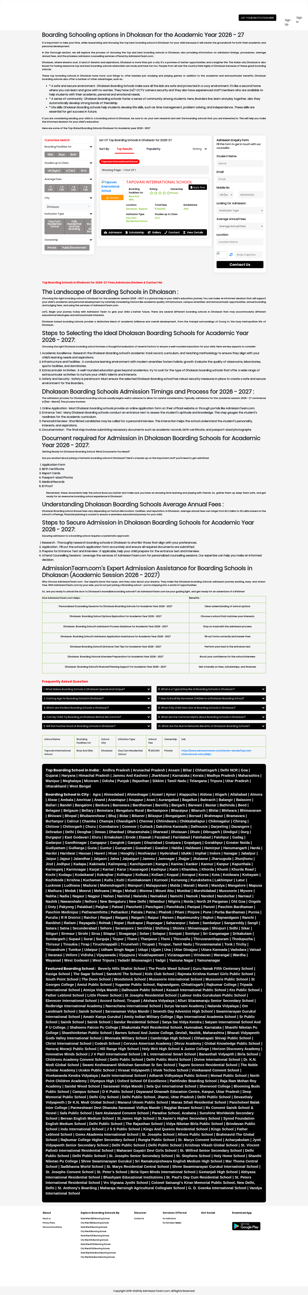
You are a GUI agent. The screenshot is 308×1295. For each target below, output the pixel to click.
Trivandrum (55, 950)
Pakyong (66, 907)
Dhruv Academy (187, 1043)
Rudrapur (135, 923)
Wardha (239, 955)
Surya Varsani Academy (184, 1006)
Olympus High (102, 1081)
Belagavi (53, 810)
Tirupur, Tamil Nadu (175, 944)
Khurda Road (243, 869)
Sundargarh (55, 939)
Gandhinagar (76, 843)
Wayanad (53, 960)
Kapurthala (241, 864)
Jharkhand (160, 775)
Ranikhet (53, 923)
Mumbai (184, 891)
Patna (150, 912)
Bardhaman (142, 805)
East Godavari (77, 837)
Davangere (240, 826)
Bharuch (198, 810)
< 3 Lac (73, 188)
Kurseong (179, 880)
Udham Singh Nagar (118, 950)
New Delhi (137, 901)
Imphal (200, 853)
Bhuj (112, 816)
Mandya (218, 885)
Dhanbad (116, 832)
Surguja (102, 939)
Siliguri (52, 934)
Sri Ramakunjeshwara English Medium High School (178, 1161)
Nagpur (94, 896)
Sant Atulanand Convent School (122, 1113)
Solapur (159, 934)
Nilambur (157, 901)
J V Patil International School (115, 1054)
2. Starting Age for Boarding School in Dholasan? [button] (74, 698)
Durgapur (53, 837)
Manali (189, 885)
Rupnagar (154, 923)
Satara (51, 928)
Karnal (108, 869)
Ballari (51, 805)
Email (220, 172)
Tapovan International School (159, 182)
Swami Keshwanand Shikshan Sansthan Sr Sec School (128, 1065)
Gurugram (123, 848)
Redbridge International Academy (74, 1006)
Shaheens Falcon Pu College (94, 1027)
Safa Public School (76, 1113)
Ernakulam (113, 837)
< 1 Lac (50, 188)
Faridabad (181, 837)
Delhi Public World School (168, 1059)
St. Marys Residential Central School (138, 1167)
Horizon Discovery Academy (236, 1049)
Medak (70, 891)
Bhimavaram (250, 810)
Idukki (186, 853)
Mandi (203, 885)
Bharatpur (179, 810)
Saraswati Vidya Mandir (123, 1086)
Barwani (195, 805)
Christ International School (68, 1043)
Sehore (106, 928)
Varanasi (55, 955)
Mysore (246, 891)
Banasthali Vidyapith (216, 1054)
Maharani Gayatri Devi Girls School (147, 1150)
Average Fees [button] (53, 179)
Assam (174, 770)
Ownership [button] (51, 239)
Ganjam (134, 843)
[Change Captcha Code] (231, 255)
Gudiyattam (55, 848)
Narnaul (244, 896)
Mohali (130, 891)
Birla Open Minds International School (163, 1172)
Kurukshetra (201, 880)
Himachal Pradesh (94, 775)
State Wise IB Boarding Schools (94, 1227)
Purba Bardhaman (230, 912)
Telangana (198, 781)
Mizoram (91, 781)
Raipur (153, 917)
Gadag (237, 837)
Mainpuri (135, 885)
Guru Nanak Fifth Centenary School (223, 968)
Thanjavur (148, 939)
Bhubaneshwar (92, 816)
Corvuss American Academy (147, 1043)
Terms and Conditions (52, 1227)
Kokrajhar (105, 875)
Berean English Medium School (87, 1118)
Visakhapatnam (151, 955)
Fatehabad (202, 837)
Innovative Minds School (67, 1054)
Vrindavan (202, 955)
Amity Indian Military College (148, 1017)
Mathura (55, 891)
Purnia (253, 912)
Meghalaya (72, 781)
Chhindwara (166, 821)
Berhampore (157, 810)
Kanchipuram (141, 864)
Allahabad (238, 794)
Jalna (114, 859)
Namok (192, 896)
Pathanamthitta (94, 912)
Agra (97, 794)
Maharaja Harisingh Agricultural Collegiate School (142, 1188)
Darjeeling (219, 826)
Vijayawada (106, 955)
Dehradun (54, 832)
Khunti (222, 869)
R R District (71, 917)
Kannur (207, 864)
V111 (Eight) (54, 171)
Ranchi (248, 917)
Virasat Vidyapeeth (134, 1070)
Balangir (226, 800)
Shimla (178, 928)
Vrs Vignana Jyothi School (125, 1183)
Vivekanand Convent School (215, 1070)
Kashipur (158, 869)
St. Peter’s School (112, 1172)
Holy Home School (229, 1156)
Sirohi (83, 934)
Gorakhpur (214, 843)
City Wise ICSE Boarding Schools (94, 1240)
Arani (150, 800)
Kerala (198, 775)
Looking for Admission (231, 203)
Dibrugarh (211, 832)
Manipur (53, 781)
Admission (115, 232)
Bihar (187, 770)
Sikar (245, 928)
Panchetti (134, 907)
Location (222, 235)
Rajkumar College (221, 985)
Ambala (66, 800)
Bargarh (178, 805)
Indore (215, 853)
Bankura (102, 805)
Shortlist (114, 197)
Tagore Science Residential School (207, 1065)
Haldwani (193, 848)
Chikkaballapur (192, 821)
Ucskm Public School (96, 1070)
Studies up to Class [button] (57, 162)
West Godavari (76, 960)
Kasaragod (139, 869)
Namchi (176, 896)
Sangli (252, 923)
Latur (240, 880)
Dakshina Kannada (172, 826)
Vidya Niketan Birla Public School (194, 1124)
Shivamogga (198, 928)
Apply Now (198, 187)
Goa (244, 770)
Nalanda (140, 896)
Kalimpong (117, 864)
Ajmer (171, 794)
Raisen (168, 917)
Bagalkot (189, 800)
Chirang (240, 821)
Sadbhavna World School (82, 1167)
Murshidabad (205, 891)
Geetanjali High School (218, 1172)
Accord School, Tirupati (120, 1001)
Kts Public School (244, 990)
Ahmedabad (114, 794)
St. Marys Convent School (200, 1140)
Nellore (91, 901)
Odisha (108, 781)
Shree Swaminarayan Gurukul (106, 1161)
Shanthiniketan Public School (87, 1033)
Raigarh (137, 917)
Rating (197, 149)
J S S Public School (123, 1129)
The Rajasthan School (144, 1124)
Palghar (102, 907)
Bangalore (83, 805)
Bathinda (227, 805)
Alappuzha (188, 794)
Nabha (51, 896)
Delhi (69, 832)
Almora (256, 794)
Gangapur (98, 843)
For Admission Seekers (172, 1222)
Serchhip (144, 928)
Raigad (106, 917)
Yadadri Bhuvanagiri (134, 960)
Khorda (208, 869)
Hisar (112, 853)
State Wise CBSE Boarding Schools (95, 1218)
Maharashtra (248, 775)
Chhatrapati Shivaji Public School (222, 1038)
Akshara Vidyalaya (158, 1001)
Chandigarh (126, 821)
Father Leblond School (65, 995)
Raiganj (121, 917)
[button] (68, 206)
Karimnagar (76, 869)
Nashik (51, 901)
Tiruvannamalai (208, 944)
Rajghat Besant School (183, 1108)
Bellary (88, 810)
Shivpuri (219, 928)
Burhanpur (55, 821)
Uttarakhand (56, 786)
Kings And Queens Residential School (175, 1129)
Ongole (254, 901)
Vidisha (87, 955)
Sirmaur (68, 934)
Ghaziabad (153, 843)
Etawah (145, 837)
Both (73, 154)
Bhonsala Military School (126, 1038)
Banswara (121, 805)
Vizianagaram (178, 955)
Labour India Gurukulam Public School (213, 995)
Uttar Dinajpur (186, 950)
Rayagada (87, 923)
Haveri (99, 853)
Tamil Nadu (176, 781)
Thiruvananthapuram (211, 939)
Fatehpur (221, 837)
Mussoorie (228, 891)
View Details (194, 232)
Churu (90, 826)
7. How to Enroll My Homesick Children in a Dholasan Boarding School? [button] (201, 698)
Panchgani (154, 907)
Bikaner (138, 816)
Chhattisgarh (206, 770)
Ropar (119, 923)
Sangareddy (234, 923)
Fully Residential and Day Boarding (74, 225)
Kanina (177, 864)
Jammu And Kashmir (130, 775)
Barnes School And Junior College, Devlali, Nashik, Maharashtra (169, 1033)
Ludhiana (72, 885)
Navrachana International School (133, 1006)
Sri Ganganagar (216, 934)
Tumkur (74, 950)
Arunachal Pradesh (149, 770)
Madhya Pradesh (221, 775)
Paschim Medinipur (62, 912)
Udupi (143, 950)
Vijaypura (127, 955)
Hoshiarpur (147, 853)
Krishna (73, 880)
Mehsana (101, 891)
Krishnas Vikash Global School (211, 1145)
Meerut (85, 891)
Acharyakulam (237, 1140)
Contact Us (240, 264)
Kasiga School (58, 974)
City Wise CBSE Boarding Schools (95, 1222)
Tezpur (118, 939)
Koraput (188, 875)
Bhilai (214, 810)
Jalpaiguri (130, 859)
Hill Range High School (119, 1049)
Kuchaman (92, 880)
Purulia (52, 917)
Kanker (192, 864)
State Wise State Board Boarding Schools (98, 1252)
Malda (175, 885)
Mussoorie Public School (227, 979)
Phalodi (165, 912)
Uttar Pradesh (237, 781)
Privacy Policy (49, 1222)
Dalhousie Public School (142, 990)
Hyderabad (169, 853)
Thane (132, 939)
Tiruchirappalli (105, 944)
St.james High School (136, 1118)
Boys (62, 154)
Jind (49, 864)
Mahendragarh (112, 885)
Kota (216, 875)
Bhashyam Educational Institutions (133, 1177)
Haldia (176, 848)
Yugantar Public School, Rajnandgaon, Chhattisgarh (159, 985)
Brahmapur (213, 816)
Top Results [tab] (124, 149)
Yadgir (160, 960)
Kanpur (223, 864)
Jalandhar (81, 859)
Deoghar (84, 832)
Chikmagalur (219, 821)
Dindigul (230, 832)
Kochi (50, 875)
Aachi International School (123, 1076)
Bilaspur (155, 816)
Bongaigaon (175, 816)
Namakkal (158, 896)
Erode (131, 837)
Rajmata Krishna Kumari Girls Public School (215, 974)
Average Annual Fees (231, 219)
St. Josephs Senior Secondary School (141, 1156)
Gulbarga (76, 848)
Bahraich (207, 800)
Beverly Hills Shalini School (121, 968)
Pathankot (119, 912)
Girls (50, 154)
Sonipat (175, 934)
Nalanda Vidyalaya (223, 1006)
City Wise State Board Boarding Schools (98, 1257)
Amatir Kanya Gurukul (102, 1017)
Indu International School (82, 1129)
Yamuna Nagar (181, 960)
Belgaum (70, 810)
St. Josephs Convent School (70, 1172)
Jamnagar (166, 859)
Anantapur (117, 800)
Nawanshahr (70, 901)
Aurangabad (168, 800)
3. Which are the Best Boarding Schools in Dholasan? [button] (76, 707)
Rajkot (208, 917)
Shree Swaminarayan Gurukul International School (215, 1167)
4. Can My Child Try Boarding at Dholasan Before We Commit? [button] (82, 717)
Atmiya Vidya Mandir (100, 990)
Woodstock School (130, 979)
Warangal (222, 955)
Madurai (90, 885)
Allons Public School (195, 1134)
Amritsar (83, 800)
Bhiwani (54, 816)
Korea (204, 875)
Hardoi (51, 853)
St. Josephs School (158, 1134)
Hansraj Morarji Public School (71, 1049)
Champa (106, 821)
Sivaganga (127, 934)
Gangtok (117, 843)
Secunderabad (85, 928)
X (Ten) (70, 171)
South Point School (62, 979)
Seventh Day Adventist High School (183, 1011)
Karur (121, 869)
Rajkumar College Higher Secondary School (98, 1140)
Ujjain (156, 950)
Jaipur (51, 859)
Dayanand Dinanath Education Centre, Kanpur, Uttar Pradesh (187, 1092)
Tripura (216, 781)
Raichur (90, 917)
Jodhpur (63, 864)
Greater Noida (238, 843)
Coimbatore (109, 826)
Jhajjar (184, 859)
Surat (88, 939)
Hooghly (127, 853)
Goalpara (173, 843)
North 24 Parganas (212, 901)
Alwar (52, 800)
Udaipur (91, 950)
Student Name (227, 156)
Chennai (146, 821)
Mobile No (223, 188)
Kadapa (79, 864)
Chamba (89, 821)
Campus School (85, 1092)
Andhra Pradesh (116, 770)
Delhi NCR (229, 770)
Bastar (210, 805)
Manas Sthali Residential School (198, 1102)
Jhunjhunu (244, 859)
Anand (99, 800)
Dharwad (160, 832)
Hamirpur (212, 848)
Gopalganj (192, 843)
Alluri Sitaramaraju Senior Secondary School (216, 1001)
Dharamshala (138, 832)
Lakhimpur (224, 880)
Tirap (85, 944)
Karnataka (180, 775)
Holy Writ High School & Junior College (175, 1049)
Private (52, 247)
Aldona (206, 794)
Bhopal (71, 816)
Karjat (94, 869)
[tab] (68, 147)
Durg (245, 832)
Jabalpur (248, 853)
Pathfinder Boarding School (193, 1081)
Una (167, 950)
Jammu (148, 859)
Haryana (68, 775)
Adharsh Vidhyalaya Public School (178, 1076)
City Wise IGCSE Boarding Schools (95, 1248)
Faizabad (162, 837)
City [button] (47, 197)
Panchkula (175, 907)
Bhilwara (229, 810)
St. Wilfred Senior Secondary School (211, 1150)
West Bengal (80, 786)
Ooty (52, 907)
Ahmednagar (137, 794)
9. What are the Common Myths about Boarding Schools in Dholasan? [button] (202, 717)
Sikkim (158, 781)
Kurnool (161, 880)
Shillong (162, 928)
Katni (174, 869)
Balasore (243, 800)
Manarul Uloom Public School (143, 1102)
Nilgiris (174, 901)
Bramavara (235, 816)
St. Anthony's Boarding (77, 1188)
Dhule (195, 832)
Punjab (123, 781)
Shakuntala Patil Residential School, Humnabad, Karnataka (171, 1027)
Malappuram (156, 885)
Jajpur (65, 859)
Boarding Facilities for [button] (58, 146)
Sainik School (90, 1011)
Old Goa (238, 901)
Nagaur (78, 896)
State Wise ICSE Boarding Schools (95, 1235)
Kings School (222, 1129)
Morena (146, 891)
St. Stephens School (193, 1156)
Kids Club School (159, 974)
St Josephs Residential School (151, 995)
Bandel (66, 805)
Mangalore (237, 885)
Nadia (64, 896)
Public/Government (74, 247)
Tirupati (148, 944)
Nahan (108, 896)
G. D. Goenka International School (217, 1188)
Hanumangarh (235, 848)
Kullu (108, 880)
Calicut (73, 821)
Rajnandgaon (228, 917)
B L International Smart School (169, 1054)
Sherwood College (214, 1086)
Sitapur (109, 934)
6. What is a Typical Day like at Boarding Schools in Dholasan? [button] (196, 689)
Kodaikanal (84, 875)
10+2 (83, 171)
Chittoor (53, 826)
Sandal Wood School (82, 1086)
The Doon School (96, 979)
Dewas (100, 832)
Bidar (124, 816)
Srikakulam (242, 934)
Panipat (193, 907)
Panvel (209, 907)
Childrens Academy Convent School (76, 1059)
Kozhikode (54, 880)
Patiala (137, 912)
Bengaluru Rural (130, 810)
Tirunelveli (130, 944)
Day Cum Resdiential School (54, 224)
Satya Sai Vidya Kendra (182, 1022)
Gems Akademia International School (106, 1134)
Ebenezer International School (71, 1001)
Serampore (124, 928)
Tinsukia (70, 944)
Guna (92, 848)
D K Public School (117, 1092)
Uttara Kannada (214, 950)
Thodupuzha (242, 939)
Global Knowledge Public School (232, 1043)
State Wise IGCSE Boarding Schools (96, 1244)
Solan (144, 934)
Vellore (71, 955)
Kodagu (65, 875)
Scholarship (136, 232)
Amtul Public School (94, 985)
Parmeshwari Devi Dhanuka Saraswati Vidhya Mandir (116, 1108)
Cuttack (146, 826)
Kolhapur (124, 875)
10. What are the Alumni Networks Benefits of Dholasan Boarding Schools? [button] (204, 726)
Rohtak (105, 923)
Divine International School (217, 1059)
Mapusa (255, 885)
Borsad (195, 816)
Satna (64, 928)
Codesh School (107, 1043)
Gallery (156, 232)
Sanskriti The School (124, 974)
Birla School (247, 1054)
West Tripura (103, 960)
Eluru (96, 837)
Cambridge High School (170, 1038)
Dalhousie (199, 826)
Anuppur (136, 800)
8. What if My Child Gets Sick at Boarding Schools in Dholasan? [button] (196, 707)
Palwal (117, 907)
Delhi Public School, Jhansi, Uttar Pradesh (158, 1097)
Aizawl (157, 794)
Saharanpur (176, 923)
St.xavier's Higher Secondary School (189, 1118)
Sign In (301, 20)
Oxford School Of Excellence (141, 1081)
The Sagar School (88, 974)
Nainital (123, 896)
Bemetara (105, 810)
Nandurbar (226, 896)
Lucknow (53, 885)
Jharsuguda (221, 859)
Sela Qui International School (171, 1086)
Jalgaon (100, 859)
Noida (188, 901)
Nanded (207, 896)
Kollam (157, 875)
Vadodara (238, 950)
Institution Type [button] (54, 213)
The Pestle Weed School (169, 968)
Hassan (85, 853)
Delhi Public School (126, 1059)
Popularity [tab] (153, 149)
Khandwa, (190, 869)
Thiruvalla (181, 939)
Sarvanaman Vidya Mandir (127, 1011)
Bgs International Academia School (206, 1017)
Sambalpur (211, 923)
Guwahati (143, 848)
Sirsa (95, 934)
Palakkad (84, 907)
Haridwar (67, 853)
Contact (174, 232)
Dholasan (179, 832)
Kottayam (250, 875)
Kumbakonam (139, 880)
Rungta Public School (156, 1140)
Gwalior (161, 848)
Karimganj (54, 869)
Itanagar (231, 853)
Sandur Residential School (136, 1022)
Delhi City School (104, 1097)
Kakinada (97, 864)
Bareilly (161, 805)
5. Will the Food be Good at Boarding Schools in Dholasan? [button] (79, 726)
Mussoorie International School (175, 979)
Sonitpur (192, 934)
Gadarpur (54, 843)
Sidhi (233, 928)
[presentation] (124, 149)
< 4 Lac (85, 188)
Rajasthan (140, 781)
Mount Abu (164, 891)
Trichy (241, 944)
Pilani (179, 912)
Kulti (120, 880)
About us (46, 1218)
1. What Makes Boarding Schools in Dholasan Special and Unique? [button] (84, 689)
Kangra (162, 864)
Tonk (228, 944)
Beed (242, 805)
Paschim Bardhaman (235, 907)
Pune (207, 912)
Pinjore (194, 912)
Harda (255, 848)
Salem (194, 923)
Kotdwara (231, 875)
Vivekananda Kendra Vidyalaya (72, 1076)
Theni (165, 939)
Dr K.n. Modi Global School (91, 1102)
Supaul (74, 939)
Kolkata (141, 875)
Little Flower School (104, 995)
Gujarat (52, 775)
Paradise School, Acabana (174, 1113)
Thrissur (53, 944)
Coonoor (129, 826)
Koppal (173, 875)
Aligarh (221, 794)
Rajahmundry (188, 917)
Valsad (255, 950)
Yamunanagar (208, 960)
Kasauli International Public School (196, 990)
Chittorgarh (72, 826)
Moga (117, 891)
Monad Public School (229, 1076)
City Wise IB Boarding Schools (93, 1231)
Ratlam (70, 923)
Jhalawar (200, 859)
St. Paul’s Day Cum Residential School (199, 1177)
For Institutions (169, 1218)
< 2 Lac (62, 188)
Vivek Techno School (170, 1070)
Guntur (106, 848)
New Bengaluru (113, 901)
